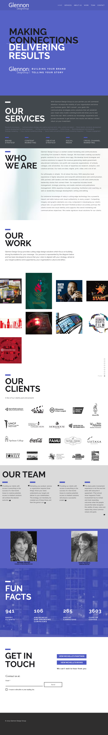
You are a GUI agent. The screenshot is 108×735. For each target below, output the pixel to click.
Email (8, 680)
